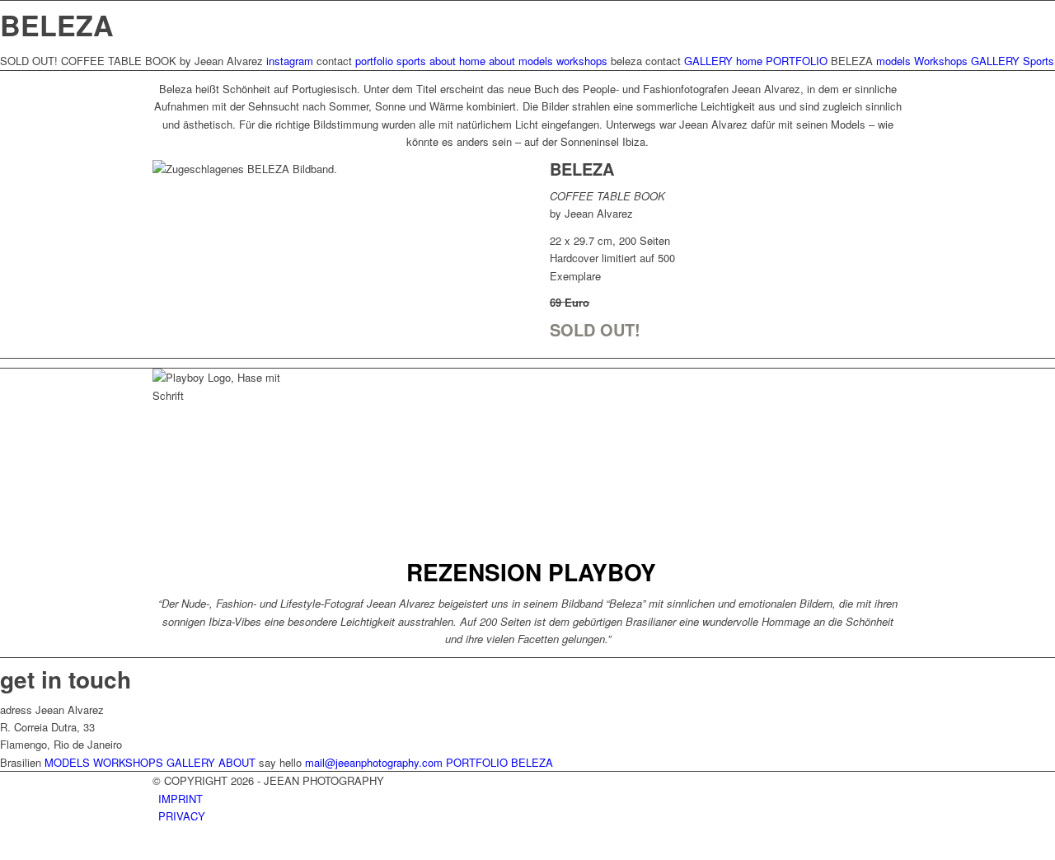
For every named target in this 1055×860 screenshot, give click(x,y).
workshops (581, 60)
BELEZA (532, 762)
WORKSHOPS (128, 762)
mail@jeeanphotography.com (374, 762)
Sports (1038, 60)
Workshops (941, 60)
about (442, 60)
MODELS (67, 762)
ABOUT (237, 762)
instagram (289, 60)
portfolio (374, 60)
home (472, 60)
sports (411, 60)
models (535, 60)
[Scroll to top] (4, 850)
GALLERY (708, 60)
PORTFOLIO (797, 60)
